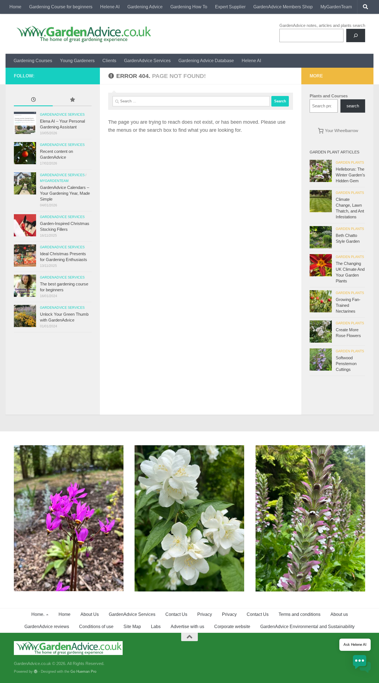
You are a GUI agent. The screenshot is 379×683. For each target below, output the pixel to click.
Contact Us (176, 614)
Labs (156, 626)
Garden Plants (350, 163)
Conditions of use (96, 626)
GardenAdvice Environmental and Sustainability (307, 626)
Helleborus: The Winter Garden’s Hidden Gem (350, 175)
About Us (89, 614)
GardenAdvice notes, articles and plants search (322, 25)
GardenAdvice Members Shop (283, 6)
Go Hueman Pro (83, 671)
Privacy (204, 614)
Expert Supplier (230, 6)
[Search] (355, 35)
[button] (362, 665)
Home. (37, 614)
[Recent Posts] (33, 100)
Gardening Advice (145, 6)
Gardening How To (188, 6)
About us (339, 614)
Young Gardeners (77, 60)
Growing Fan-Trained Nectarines (348, 305)
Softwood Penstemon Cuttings (346, 363)
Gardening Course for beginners (60, 6)
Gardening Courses (33, 60)
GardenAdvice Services (147, 60)
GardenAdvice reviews (46, 626)
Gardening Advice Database (206, 60)
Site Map (132, 626)
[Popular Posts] (72, 100)
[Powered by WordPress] (35, 671)
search (353, 105)
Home (15, 6)
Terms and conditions (299, 614)
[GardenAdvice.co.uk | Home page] (83, 34)
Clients (109, 60)
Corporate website (232, 626)
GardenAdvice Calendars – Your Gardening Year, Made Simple (65, 193)
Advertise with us (187, 626)
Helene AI (110, 6)
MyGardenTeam (336, 6)
